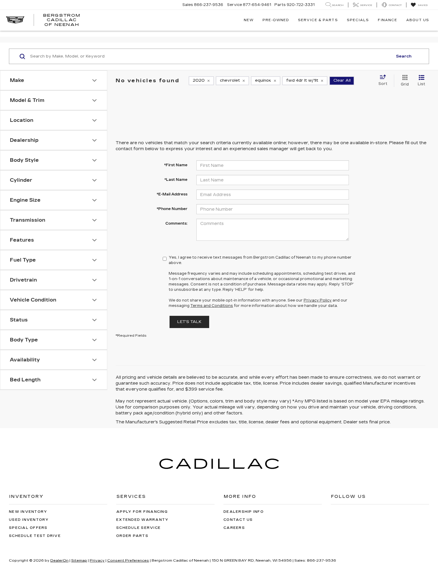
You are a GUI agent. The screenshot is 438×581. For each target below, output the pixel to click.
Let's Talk (189, 321)
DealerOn (59, 560)
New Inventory (28, 512)
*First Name (175, 165)
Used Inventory (29, 520)
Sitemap (79, 560)
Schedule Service (138, 528)
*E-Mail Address (172, 194)
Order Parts (132, 536)
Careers (234, 528)
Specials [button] (358, 20)
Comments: (176, 223)
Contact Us (238, 520)
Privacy (97, 560)
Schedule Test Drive (35, 536)
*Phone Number (172, 209)
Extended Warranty (142, 520)
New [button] (249, 20)
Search (403, 56)
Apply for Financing (142, 512)
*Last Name (175, 180)
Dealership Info (243, 512)
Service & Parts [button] (318, 20)
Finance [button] (387, 20)
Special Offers (28, 528)
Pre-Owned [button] (276, 20)
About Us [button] (417, 20)
